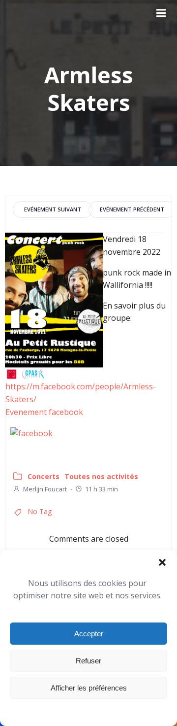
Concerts (43, 476)
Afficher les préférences (89, 688)
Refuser (88, 661)
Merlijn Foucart (45, 488)
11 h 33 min (101, 488)
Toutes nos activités (101, 476)
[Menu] (161, 13)
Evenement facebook (44, 412)
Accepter (88, 633)
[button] (162, 562)
